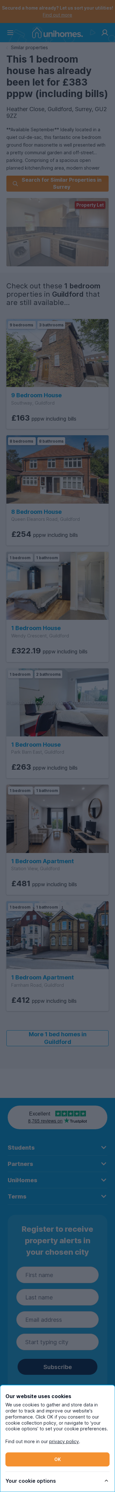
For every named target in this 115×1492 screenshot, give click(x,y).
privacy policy (64, 1441)
